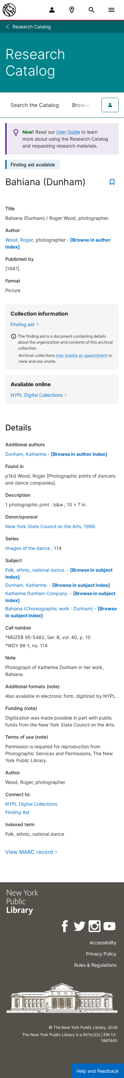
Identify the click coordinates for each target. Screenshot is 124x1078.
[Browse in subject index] (81, 585)
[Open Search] (92, 10)
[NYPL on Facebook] (65, 927)
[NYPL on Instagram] (95, 927)
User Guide (68, 132)
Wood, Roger (19, 240)
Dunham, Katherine (25, 454)
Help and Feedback (97, 1071)
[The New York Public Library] (9, 10)
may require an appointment (81, 355)
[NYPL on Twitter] (80, 927)
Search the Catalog (35, 105)
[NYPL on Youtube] (109, 927)
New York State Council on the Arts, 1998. (50, 526)
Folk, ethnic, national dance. (35, 570)
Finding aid (22, 324)
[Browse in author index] (79, 454)
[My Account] (52, 10)
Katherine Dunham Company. (36, 593)
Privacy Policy (101, 954)
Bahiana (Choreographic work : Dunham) (49, 608)
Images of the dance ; (29, 548)
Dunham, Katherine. (26, 585)
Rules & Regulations (95, 965)
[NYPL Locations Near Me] (72, 10)
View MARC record (29, 852)
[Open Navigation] (111, 10)
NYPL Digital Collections (31, 804)
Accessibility (103, 942)
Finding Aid (17, 812)
